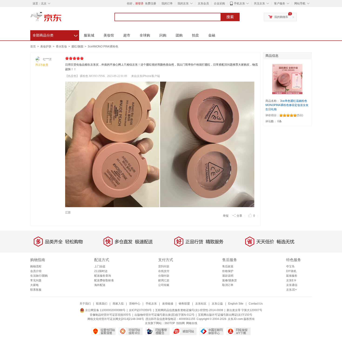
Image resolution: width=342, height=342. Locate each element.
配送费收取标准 (104, 280)
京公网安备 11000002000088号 (104, 310)
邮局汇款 (163, 280)
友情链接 (167, 303)
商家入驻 (118, 303)
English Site (235, 303)
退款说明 (227, 275)
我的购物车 (281, 17)
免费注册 (150, 3)
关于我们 (85, 303)
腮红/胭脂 (77, 46)
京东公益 (217, 303)
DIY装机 (291, 271)
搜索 (230, 17)
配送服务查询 (102, 275)
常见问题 (35, 280)
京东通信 (291, 285)
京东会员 (203, 3)
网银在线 (191, 323)
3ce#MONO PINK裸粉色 (103, 46)
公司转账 (163, 285)
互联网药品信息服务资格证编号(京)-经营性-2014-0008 (189, 310)
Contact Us (256, 303)
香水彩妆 (62, 46)
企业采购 (219, 3)
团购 (179, 35)
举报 (225, 215)
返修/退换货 (229, 280)
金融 (211, 35)
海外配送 (99, 285)
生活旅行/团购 (39, 275)
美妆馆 (109, 35)
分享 (239, 215)
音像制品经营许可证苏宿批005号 (110, 314)
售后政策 (227, 266)
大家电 (34, 285)
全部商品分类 (55, 34)
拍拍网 (180, 323)
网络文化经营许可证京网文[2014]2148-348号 (115, 319)
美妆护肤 (46, 46)
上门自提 (99, 266)
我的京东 (183, 3)
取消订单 (227, 285)
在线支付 (163, 271)
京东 (61, 19)
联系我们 (101, 303)
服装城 (89, 35)
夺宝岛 (290, 266)
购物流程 (35, 266)
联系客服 (35, 289)
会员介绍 (35, 271)
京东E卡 (291, 280)
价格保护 (227, 271)
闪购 (162, 35)
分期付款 (163, 275)
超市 (126, 35)
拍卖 (195, 35)
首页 (33, 46)
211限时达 (100, 271)
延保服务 (291, 275)
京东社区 (200, 303)
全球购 (145, 35)
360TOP (169, 323)
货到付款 (163, 266)
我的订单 (167, 3)
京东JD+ (291, 289)
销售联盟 (184, 303)
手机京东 (239, 3)
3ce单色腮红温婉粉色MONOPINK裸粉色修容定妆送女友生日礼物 (286, 105)
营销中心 (134, 303)
